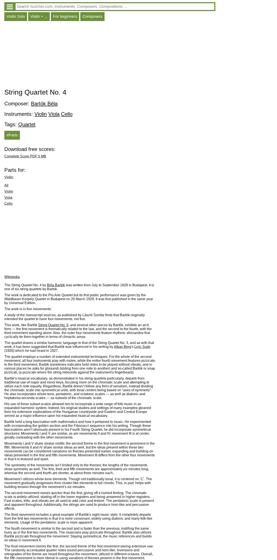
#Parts (12, 135)
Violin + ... (39, 16)
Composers (92, 16)
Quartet (26, 124)
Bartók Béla (44, 103)
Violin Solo (15, 16)
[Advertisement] (109, 55)
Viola (54, 114)
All (6, 185)
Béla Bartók (56, 285)
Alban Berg (122, 347)
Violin (40, 114)
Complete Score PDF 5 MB (25, 156)
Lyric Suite (142, 347)
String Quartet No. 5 (53, 325)
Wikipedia (12, 277)
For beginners (65, 16)
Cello (66, 114)
